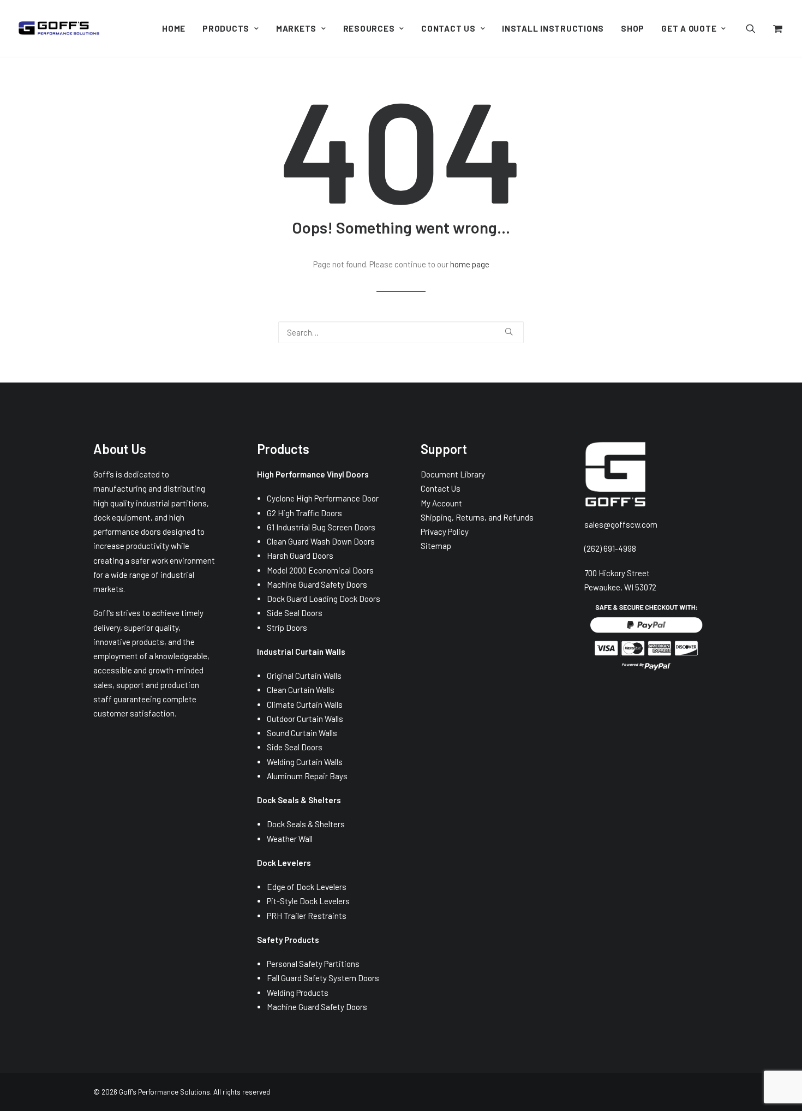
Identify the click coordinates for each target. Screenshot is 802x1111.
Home (173, 28)
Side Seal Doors (294, 613)
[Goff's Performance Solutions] (59, 28)
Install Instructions (553, 28)
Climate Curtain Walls (305, 704)
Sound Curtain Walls (302, 733)
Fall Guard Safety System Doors (323, 978)
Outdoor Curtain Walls (305, 719)
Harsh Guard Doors (300, 555)
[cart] (776, 28)
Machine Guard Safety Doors (317, 584)
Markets (296, 28)
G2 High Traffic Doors (304, 513)
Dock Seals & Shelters (306, 824)
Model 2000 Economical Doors (320, 570)
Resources (369, 28)
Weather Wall (290, 839)
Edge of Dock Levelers (306, 887)
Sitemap (436, 546)
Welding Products (297, 992)
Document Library (453, 474)
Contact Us (448, 28)
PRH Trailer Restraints (306, 916)
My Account (441, 503)
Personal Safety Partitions (313, 964)
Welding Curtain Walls (305, 762)
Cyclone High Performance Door (323, 498)
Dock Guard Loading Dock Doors (323, 599)
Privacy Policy (445, 531)
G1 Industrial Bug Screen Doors (321, 527)
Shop (632, 28)
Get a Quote (688, 28)
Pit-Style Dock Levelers (308, 901)
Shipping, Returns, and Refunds (477, 517)
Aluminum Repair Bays (307, 776)
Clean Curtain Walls (300, 690)
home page (469, 264)
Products (225, 28)
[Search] (401, 332)
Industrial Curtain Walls (301, 651)
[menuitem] (173, 28)
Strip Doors (287, 627)
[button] (757, 28)
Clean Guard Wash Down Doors (321, 541)
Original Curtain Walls (304, 675)
